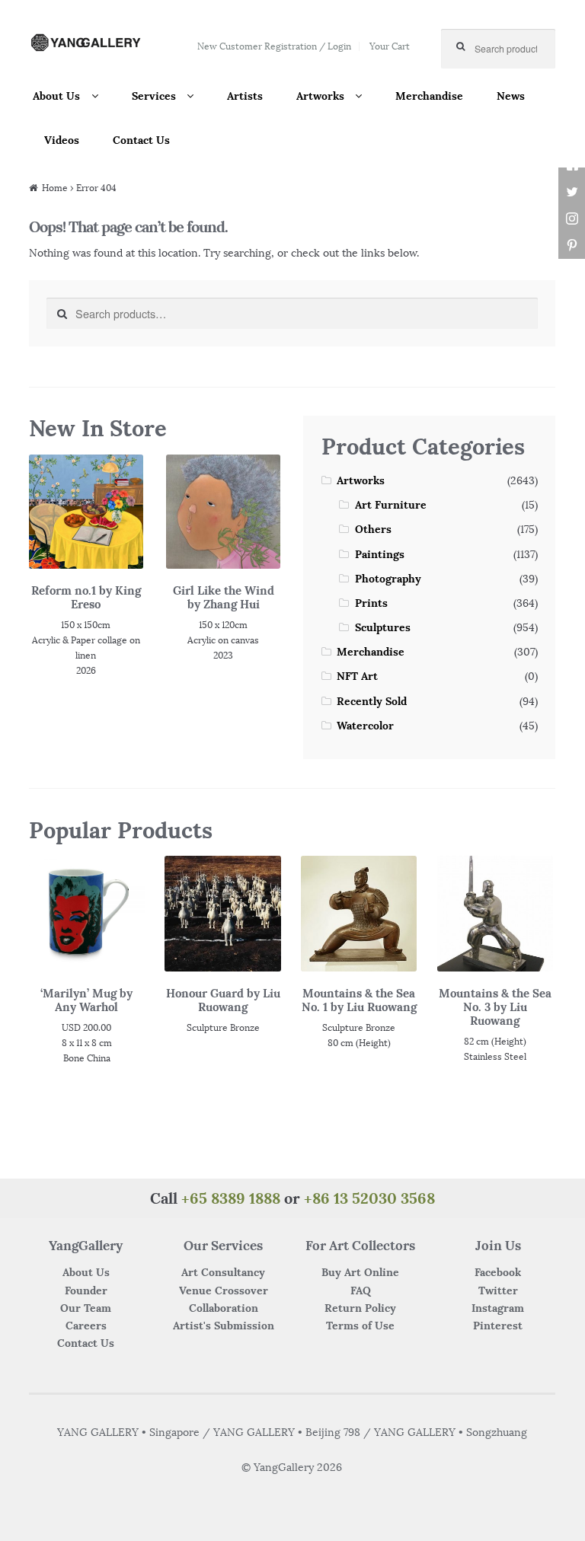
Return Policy (360, 1308)
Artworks (320, 96)
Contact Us (141, 140)
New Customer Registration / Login (274, 46)
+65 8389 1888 (230, 1198)
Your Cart (389, 46)
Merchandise (429, 96)
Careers (86, 1325)
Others (373, 529)
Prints (371, 603)
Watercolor (365, 725)
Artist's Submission (223, 1325)
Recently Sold (372, 701)
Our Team (85, 1308)
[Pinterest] (571, 245)
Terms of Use (360, 1325)
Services (154, 96)
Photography (388, 578)
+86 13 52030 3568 (369, 1198)
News (511, 96)
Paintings (379, 554)
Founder (86, 1290)
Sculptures (383, 627)
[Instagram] (571, 219)
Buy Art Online (360, 1272)
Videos (61, 140)
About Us (56, 96)
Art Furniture (391, 505)
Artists (245, 96)
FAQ (360, 1290)
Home (55, 187)
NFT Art (357, 676)
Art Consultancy (223, 1272)
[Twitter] (571, 192)
